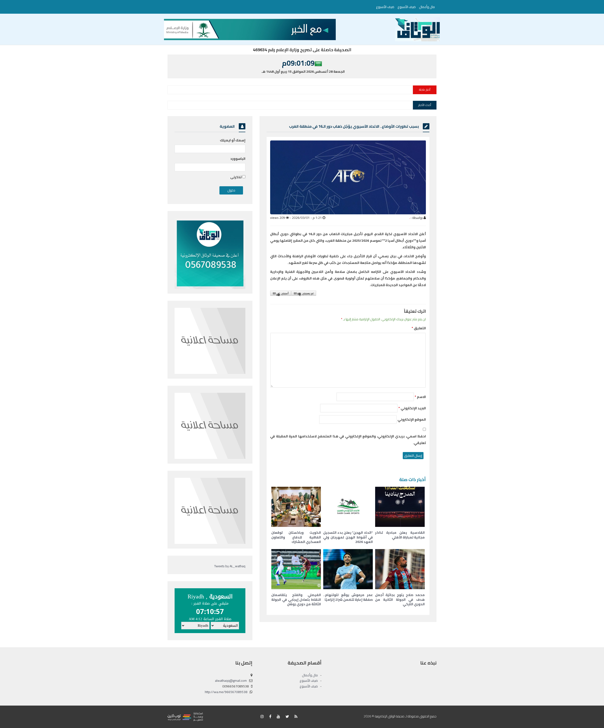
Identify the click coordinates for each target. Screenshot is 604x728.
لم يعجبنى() (304, 293)
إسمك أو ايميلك (232, 140)
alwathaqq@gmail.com (231, 680)
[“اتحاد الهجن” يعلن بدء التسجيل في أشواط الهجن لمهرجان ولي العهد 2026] (348, 507)
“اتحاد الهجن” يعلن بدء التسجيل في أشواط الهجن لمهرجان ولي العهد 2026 (348, 537)
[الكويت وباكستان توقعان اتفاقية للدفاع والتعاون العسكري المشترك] (296, 507)
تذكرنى (236, 177)
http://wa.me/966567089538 (226, 692)
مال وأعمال (427, 7)
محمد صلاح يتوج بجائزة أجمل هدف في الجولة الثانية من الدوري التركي (400, 599)
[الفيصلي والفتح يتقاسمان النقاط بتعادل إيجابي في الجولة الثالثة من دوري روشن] (296, 569)
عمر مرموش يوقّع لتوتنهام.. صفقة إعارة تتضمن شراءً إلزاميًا (348, 597)
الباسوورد (237, 159)
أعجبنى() (281, 293)
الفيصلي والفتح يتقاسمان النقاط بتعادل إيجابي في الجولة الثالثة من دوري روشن (296, 599)
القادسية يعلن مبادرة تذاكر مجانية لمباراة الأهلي (400, 534)
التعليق (419, 328)
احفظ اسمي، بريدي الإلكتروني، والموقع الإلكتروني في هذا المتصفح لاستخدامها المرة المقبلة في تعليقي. (348, 439)
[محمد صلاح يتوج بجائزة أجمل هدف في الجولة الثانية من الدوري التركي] (400, 569)
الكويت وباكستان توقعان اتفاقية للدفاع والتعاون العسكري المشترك (296, 537)
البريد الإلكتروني (412, 408)
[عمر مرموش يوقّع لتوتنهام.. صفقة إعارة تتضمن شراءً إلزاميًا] (348, 569)
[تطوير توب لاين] (185, 716)
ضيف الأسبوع (407, 7)
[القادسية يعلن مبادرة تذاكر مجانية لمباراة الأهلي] (400, 507)
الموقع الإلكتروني (412, 419)
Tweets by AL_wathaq (229, 566)
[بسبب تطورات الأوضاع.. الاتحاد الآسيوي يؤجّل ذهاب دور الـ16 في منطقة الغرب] (348, 177)
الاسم (420, 397)
